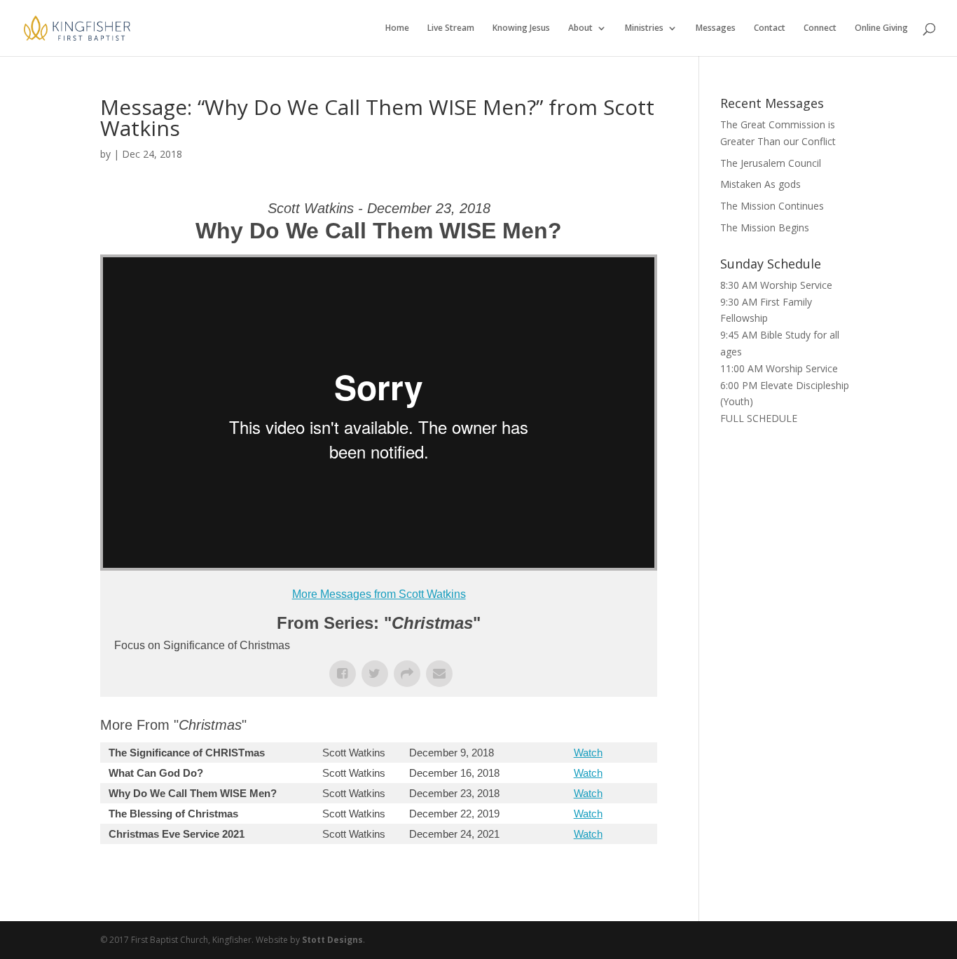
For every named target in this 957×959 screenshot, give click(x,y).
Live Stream (450, 28)
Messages (716, 28)
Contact (769, 28)
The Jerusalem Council (770, 163)
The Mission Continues (772, 205)
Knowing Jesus (521, 28)
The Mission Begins (764, 227)
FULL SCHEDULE (758, 418)
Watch (588, 753)
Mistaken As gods (760, 184)
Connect (820, 28)
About (580, 28)
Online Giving (881, 28)
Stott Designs (332, 940)
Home (397, 28)
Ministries (644, 28)
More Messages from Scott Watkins (379, 594)
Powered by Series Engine (605, 872)
